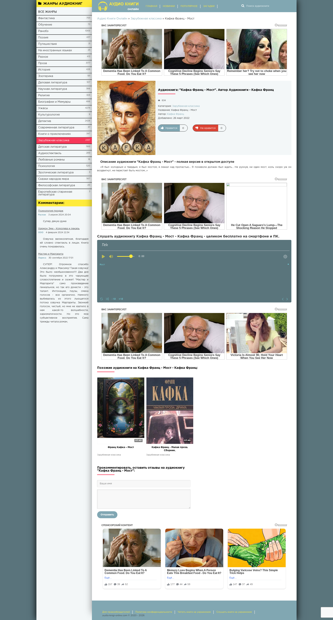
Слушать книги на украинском (234, 612)
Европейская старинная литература (55, 193)
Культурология (49, 114)
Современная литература (56, 127)
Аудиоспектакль (49, 153)
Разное (43, 57)
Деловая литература (52, 82)
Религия (44, 95)
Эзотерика (45, 76)
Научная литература (52, 89)
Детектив (44, 121)
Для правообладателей (116, 612)
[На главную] (118, 6)
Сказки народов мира (53, 179)
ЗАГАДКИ (209, 6)
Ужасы (43, 108)
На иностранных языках (55, 50)
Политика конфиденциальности (153, 612)
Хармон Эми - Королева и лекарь (59, 229)
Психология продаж (50, 211)
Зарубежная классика (53, 140)
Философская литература (56, 185)
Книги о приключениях (54, 134)
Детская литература (52, 147)
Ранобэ (43, 31)
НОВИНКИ (169, 6)
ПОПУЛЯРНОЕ (189, 6)
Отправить (107, 515)
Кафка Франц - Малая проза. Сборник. (170, 448)
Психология (46, 166)
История (44, 69)
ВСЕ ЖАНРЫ (47, 12)
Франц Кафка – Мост (121, 447)
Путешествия (47, 44)
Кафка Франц (175, 114)
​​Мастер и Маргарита (50, 254)
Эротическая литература (56, 172)
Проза (42, 63)
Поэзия (43, 37)
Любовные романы (51, 159)
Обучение (45, 24)
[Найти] (242, 6)
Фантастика (46, 18)
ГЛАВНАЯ (151, 6)
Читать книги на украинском (194, 612)
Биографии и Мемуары (54, 102)
